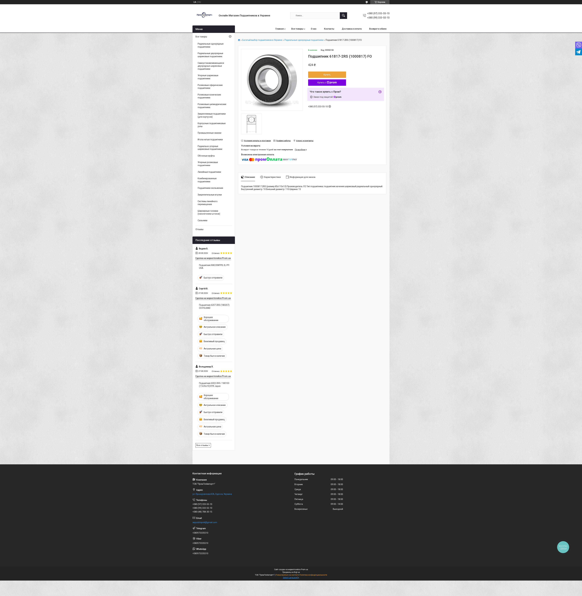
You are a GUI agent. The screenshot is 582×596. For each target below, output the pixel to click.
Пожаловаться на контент (287, 575)
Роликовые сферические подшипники (210, 86)
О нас (313, 29)
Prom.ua (304, 569)
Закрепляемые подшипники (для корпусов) (212, 115)
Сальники (202, 220)
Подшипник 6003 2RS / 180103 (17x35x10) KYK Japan (214, 384)
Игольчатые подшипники (210, 139)
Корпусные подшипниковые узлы (212, 125)
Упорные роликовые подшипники (208, 163)
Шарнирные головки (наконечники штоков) (209, 212)
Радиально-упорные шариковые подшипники (210, 147)
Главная (279, 29)
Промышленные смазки (209, 133)
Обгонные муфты (206, 156)
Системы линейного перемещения (207, 203)
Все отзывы (202, 445)
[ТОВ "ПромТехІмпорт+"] (204, 15)
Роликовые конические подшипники (209, 96)
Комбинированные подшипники (207, 180)
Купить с (322, 82)
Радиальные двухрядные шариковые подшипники (210, 55)
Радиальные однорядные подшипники (303, 40)
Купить (327, 74)
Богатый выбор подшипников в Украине (262, 40)
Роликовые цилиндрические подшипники (212, 105)
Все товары (297, 29)
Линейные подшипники (209, 172)
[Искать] (343, 15)
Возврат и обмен (377, 29)
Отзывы (199, 229)
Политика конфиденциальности (313, 575)
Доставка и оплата (352, 29)
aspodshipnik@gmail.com (204, 522)
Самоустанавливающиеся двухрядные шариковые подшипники (211, 66)
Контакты (329, 29)
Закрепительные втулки (210, 194)
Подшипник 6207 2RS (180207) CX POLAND (214, 306)
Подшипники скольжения (210, 188)
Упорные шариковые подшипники (208, 77)
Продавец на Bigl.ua (291, 572)
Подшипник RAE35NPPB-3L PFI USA (214, 266)
